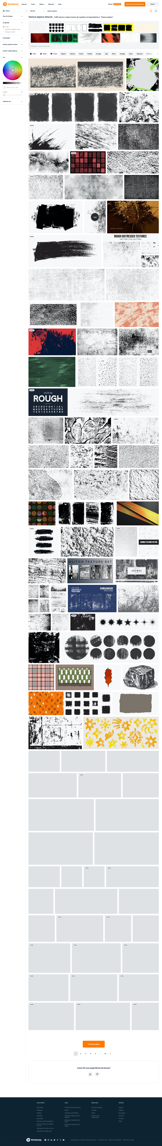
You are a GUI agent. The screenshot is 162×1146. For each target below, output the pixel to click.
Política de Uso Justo (128, 1140)
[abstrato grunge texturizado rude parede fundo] (51, 1016)
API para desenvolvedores (45, 1121)
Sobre (93, 1113)
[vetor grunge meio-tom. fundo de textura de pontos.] (97, 342)
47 (105, 1053)
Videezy (39, 1113)
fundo (81, 54)
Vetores (24, 4)
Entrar (153, 4)
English (121, 1107)
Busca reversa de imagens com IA (45, 1124)
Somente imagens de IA (12, 29)
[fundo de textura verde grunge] (51, 372)
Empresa (39, 1116)
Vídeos (41, 4)
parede (89, 54)
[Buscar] (151, 11)
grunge (98, 54)
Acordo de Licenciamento (73, 1107)
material (149, 54)
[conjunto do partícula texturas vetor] (58, 598)
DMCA (67, 1110)
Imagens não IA (10, 32)
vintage (122, 54)
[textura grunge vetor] (149, 542)
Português (122, 1113)
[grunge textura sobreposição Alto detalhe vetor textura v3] (92, 598)
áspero (63, 54)
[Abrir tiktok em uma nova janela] (57, 1140)
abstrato (140, 54)
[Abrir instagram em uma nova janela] (48, 1140)
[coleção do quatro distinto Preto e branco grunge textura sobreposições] (38, 598)
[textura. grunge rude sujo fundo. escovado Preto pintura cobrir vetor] (55, 217)
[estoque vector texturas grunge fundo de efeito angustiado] (96, 958)
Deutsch (121, 1116)
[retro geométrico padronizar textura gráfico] (94, 876)
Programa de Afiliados (72, 1113)
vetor (131, 54)
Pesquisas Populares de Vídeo (72, 1125)
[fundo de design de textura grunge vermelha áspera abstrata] (52, 342)
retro (114, 54)
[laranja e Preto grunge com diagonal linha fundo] (79, 928)
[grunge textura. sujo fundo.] (137, 570)
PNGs (44, 54)
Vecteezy (39, 1110)
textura (72, 54)
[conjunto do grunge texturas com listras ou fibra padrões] (132, 876)
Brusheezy (40, 1107)
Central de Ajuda (96, 1107)
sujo (106, 54)
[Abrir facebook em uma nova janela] (45, 1140)
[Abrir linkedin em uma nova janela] (51, 1140)
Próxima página (94, 1044)
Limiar (5, 92)
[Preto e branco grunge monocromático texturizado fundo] (66, 285)
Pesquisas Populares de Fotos (72, 1121)
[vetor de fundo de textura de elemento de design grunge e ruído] (132, 285)
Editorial (51, 4)
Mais (59, 4)
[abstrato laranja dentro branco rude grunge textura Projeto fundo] (137, 314)
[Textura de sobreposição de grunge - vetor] (141, 187)
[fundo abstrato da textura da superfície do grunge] (140, 958)
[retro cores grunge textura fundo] (139, 987)
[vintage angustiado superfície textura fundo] (101, 484)
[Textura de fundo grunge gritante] (49, 958)
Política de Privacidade (114, 1140)
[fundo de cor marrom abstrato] (133, 217)
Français (121, 1118)
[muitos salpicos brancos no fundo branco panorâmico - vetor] (114, 402)
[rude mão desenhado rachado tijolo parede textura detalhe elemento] (146, 928)
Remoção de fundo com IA (45, 1128)
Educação (40, 1118)
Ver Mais (148, 38)
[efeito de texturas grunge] (95, 217)
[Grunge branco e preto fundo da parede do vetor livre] (45, 187)
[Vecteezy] (11, 4)
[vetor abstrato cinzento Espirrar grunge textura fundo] (118, 928)
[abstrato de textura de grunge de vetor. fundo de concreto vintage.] (48, 987)
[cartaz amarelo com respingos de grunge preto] (145, 1016)
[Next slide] (156, 54)
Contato (93, 1110)
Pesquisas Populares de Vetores (72, 1116)
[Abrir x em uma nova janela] (60, 1140)
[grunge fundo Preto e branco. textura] (139, 107)
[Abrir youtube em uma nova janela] (63, 1140)
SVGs (34, 54)
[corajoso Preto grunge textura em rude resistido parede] (82, 622)
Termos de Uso (102, 1140)
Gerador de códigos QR (44, 1131)
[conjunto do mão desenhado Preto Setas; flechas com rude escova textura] (141, 785)
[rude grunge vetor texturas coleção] (131, 251)
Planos (110, 4)
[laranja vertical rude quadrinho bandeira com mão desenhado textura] (108, 677)
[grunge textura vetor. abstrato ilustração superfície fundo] (45, 430)
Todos (7, 27)
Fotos (33, 4)
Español (121, 1110)
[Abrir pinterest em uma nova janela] (54, 1140)
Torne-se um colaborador (95, 1116)
